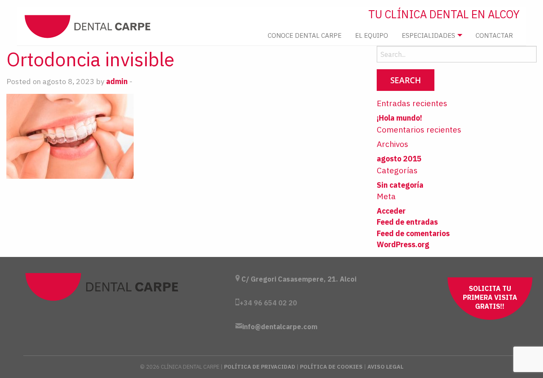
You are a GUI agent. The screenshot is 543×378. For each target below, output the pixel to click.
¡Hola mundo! (399, 118)
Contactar (494, 35)
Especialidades (428, 35)
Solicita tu (490, 297)
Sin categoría (400, 185)
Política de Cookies (331, 366)
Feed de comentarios (413, 233)
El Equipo (371, 35)
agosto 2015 (399, 159)
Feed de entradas (407, 222)
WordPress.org (403, 244)
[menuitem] (304, 35)
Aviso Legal (385, 366)
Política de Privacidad (259, 366)
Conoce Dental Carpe (304, 35)
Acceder (391, 211)
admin (117, 81)
